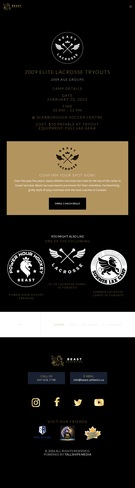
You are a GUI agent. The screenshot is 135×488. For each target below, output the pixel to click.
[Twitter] (78, 404)
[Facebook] (57, 404)
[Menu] (130, 6)
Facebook (90, 324)
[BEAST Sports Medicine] (67, 435)
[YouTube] (99, 404)
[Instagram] (36, 404)
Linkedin (114, 324)
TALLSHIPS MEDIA (78, 454)
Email (74, 324)
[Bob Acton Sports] (42, 435)
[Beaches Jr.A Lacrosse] (93, 435)
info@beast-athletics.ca (88, 380)
